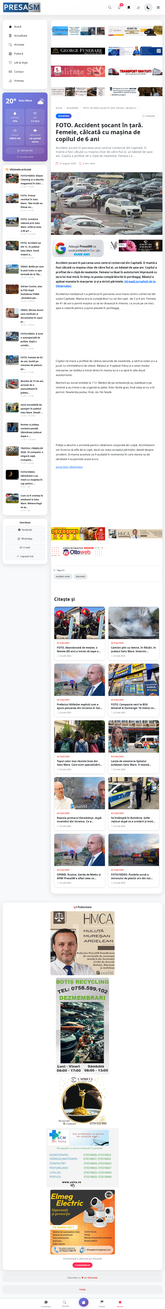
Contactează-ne (82, 1265)
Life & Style (21, 62)
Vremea (19, 80)
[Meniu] (158, 7)
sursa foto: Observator (69, 467)
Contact (19, 71)
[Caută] (109, 7)
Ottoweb (92, 1277)
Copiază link (26, 556)
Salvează (150, 115)
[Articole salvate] (128, 7)
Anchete (19, 44)
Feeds (82, 1289)
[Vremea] (138, 7)
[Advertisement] (107, 336)
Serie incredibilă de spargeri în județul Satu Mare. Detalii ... (32, 408)
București (80, 576)
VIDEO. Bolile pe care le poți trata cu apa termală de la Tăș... (32, 270)
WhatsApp (26, 538)
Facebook (27, 529)
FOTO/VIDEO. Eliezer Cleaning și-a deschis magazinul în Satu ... (32, 179)
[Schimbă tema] (148, 7)
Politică (18, 53)
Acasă (17, 26)
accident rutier (63, 576)
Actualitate (20, 35)
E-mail (26, 547)
